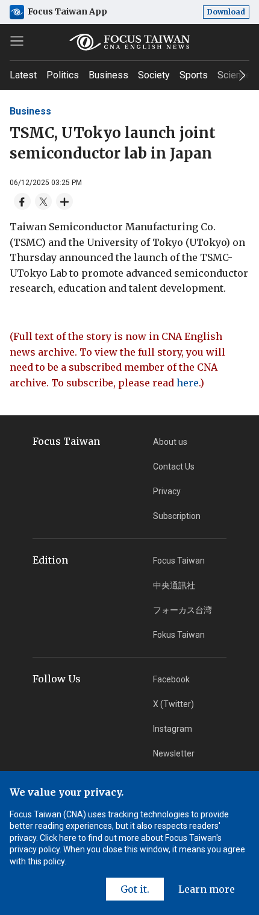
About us (170, 442)
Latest (23, 75)
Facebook (171, 679)
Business (108, 75)
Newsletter (174, 753)
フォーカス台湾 (182, 610)
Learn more (206, 889)
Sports (193, 75)
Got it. (134, 889)
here (187, 383)
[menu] (17, 41)
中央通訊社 (174, 585)
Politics (62, 75)
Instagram (172, 729)
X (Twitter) (173, 704)
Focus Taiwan (179, 560)
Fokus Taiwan (179, 635)
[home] (130, 42)
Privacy (167, 491)
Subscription (177, 516)
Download (226, 11)
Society (154, 75)
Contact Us (174, 466)
